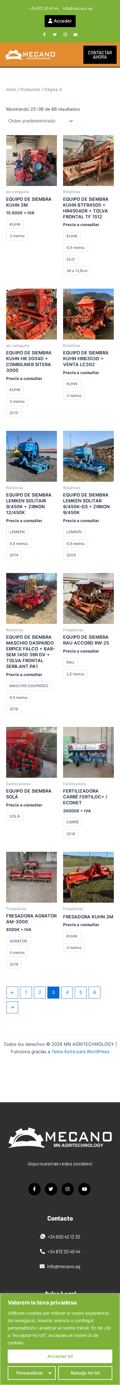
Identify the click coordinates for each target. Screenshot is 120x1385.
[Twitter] (54, 34)
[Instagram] (65, 34)
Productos (30, 89)
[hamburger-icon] (70, 54)
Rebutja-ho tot (85, 1372)
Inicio (11, 89)
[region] (60, 1339)
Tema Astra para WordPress (80, 1051)
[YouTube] (75, 34)
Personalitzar (29, 1372)
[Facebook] (44, 34)
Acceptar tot (60, 1356)
